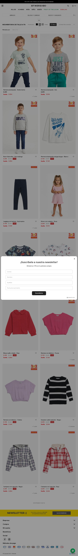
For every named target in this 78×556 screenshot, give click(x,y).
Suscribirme (39, 293)
